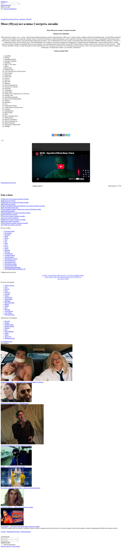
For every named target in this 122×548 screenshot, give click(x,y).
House (6, 238)
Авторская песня (10, 262)
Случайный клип (6, 341)
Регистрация (16, 546)
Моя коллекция (6, 5)
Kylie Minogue (9, 331)
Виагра (7, 289)
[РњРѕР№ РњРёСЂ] (58, 135)
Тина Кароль (9, 311)
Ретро (6, 248)
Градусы (7, 292)
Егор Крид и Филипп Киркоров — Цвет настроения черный (20, 488)
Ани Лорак (8, 313)
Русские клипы (9, 231)
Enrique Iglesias (9, 326)
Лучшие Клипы (10, 255)
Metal (6, 236)
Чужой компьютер (9, 544)
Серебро (7, 294)
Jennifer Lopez (9, 324)
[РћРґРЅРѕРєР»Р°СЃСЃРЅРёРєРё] (56, 135)
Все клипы (8, 233)
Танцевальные (9, 257)
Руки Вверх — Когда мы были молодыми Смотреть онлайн (20, 526)
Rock (6, 243)
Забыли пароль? (6, 546)
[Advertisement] (61, 14)
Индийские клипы (11, 264)
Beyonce (7, 321)
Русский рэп (9, 253)
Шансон (7, 250)
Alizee (6, 335)
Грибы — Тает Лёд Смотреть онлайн (13, 467)
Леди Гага (8, 336)
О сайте (3, 531)
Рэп (6, 241)
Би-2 (6, 308)
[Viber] (64, 135)
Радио (8, 19)
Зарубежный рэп (10, 260)
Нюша (7, 296)
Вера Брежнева (9, 302)
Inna (6, 330)
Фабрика (7, 301)
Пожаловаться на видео (8, 182)
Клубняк (7, 234)
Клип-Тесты (14, 19)
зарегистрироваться (10, 9)
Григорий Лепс (9, 314)
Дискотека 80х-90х (11, 265)
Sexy (6, 245)
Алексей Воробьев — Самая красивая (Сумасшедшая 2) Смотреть (22, 382)
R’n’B (6, 247)
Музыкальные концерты (12, 267)
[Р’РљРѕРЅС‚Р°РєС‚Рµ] (53, 135)
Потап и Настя (9, 285)
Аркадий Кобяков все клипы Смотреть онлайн (16, 445)
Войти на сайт (6, 542)
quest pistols (8, 297)
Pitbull (6, 333)
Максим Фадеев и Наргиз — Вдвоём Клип (15, 403)
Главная (3, 19)
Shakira (7, 323)
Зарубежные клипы (11, 259)
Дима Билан (8, 299)
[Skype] (69, 135)
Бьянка (7, 304)
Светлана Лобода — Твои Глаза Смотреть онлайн (17, 507)
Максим (7, 309)
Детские (7, 252)
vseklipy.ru (4, 1)
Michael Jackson (10, 338)
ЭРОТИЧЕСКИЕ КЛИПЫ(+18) (15, 269)
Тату (6, 287)
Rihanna (7, 328)
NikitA (7, 306)
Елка (6, 290)
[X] (61, 135)
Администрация (25, 531)
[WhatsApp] (66, 135)
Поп (6, 240)
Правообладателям (13, 531)
